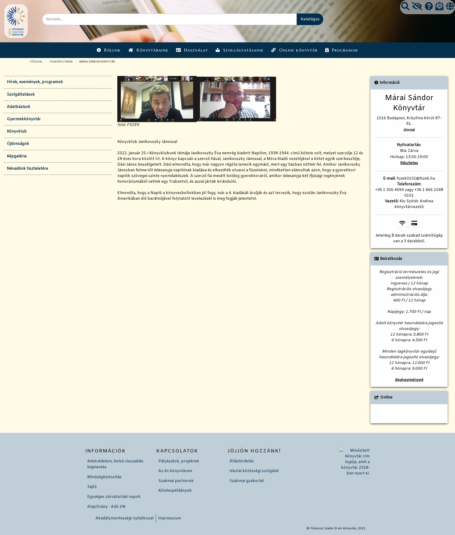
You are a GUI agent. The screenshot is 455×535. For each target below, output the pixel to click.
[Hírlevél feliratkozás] (439, 7)
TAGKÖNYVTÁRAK (61, 61)
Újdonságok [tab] (18, 143)
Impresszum (169, 518)
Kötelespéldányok (175, 490)
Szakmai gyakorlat (246, 480)
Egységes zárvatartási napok (114, 496)
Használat (196, 50)
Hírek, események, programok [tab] (35, 82)
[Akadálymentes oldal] (417, 7)
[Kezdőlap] (15, 21)
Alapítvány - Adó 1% (106, 506)
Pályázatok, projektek (178, 461)
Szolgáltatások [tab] (21, 94)
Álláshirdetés (241, 461)
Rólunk (112, 50)
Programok (345, 50)
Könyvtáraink (152, 50)
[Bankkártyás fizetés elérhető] (415, 223)
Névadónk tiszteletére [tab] (27, 168)
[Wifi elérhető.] (403, 223)
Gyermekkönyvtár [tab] (24, 119)
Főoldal (36, 61)
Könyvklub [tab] (17, 131)
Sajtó (92, 486)
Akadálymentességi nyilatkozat (125, 518)
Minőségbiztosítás (104, 477)
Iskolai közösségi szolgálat (254, 471)
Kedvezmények (409, 379)
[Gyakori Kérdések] (429, 7)
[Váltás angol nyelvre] (450, 7)
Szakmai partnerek (176, 480)
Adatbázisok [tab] (18, 106)
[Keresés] (405, 7)
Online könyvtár (298, 50)
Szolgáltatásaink (243, 50)
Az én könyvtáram (175, 471)
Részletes (409, 163)
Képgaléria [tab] (17, 156)
